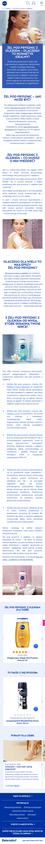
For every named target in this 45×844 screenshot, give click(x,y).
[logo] (4, 3)
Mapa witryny (22, 818)
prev (3, 639)
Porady (8, 9)
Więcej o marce (22, 824)
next (42, 639)
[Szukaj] (28, 3)
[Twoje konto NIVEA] (33, 3)
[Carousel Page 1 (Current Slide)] (19, 612)
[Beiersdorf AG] (9, 840)
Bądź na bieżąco (22, 796)
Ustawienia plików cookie (22, 811)
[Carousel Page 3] (22, 612)
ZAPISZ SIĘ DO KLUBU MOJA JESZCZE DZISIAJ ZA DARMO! (22, 832)
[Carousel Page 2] (22, 675)
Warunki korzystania (12, 807)
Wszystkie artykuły (17, 814)
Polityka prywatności (32, 807)
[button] (36, 646)
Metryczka (32, 814)
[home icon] (3, 9)
